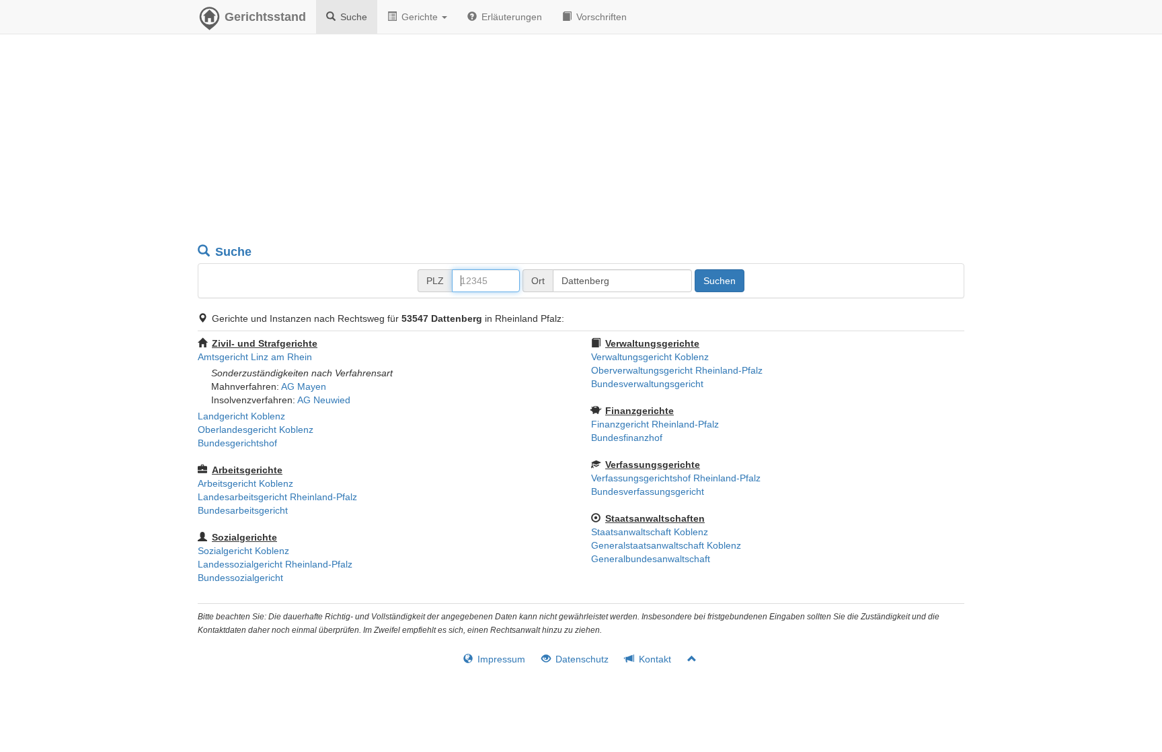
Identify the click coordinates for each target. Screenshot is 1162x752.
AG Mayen (303, 386)
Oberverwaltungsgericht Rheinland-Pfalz (677, 370)
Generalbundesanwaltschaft (650, 558)
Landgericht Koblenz (241, 416)
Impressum (500, 659)
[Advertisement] (581, 141)
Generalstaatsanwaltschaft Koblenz (666, 545)
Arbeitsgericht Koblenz (245, 483)
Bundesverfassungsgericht (647, 491)
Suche (352, 16)
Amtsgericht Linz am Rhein (255, 356)
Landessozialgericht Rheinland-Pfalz (275, 564)
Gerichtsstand (265, 17)
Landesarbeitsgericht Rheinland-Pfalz (277, 496)
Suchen (719, 280)
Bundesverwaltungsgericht (647, 383)
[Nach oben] (686, 659)
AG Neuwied (323, 400)
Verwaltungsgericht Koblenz (650, 356)
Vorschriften (600, 16)
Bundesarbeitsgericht (243, 510)
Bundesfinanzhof (626, 437)
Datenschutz (581, 659)
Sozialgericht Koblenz (243, 550)
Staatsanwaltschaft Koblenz (649, 531)
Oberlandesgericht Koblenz (255, 429)
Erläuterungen (510, 16)
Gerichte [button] (419, 16)
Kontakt (653, 659)
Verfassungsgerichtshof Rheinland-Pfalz (676, 478)
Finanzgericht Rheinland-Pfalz (655, 424)
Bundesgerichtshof (237, 443)
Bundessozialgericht (240, 577)
